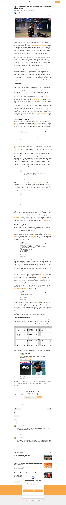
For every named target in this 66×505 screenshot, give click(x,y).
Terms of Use (38, 492)
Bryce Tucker (42, 45)
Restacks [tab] (21, 416)
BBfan (17, 437)
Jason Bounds (18, 425)
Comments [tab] (17, 416)
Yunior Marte (33, 236)
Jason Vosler (39, 183)
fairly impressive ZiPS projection (42, 113)
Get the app (38, 500)
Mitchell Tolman (38, 153)
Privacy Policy (41, 493)
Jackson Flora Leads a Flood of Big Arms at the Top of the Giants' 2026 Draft (28, 464)
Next (49, 408)
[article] (33, 457)
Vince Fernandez (37, 125)
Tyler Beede (30, 270)
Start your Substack (30, 500)
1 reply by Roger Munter (22, 434)
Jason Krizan (43, 148)
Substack (27, 502)
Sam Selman (26, 288)
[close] (43, 476)
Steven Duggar (17, 146)
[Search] (51, 2)
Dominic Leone (36, 284)
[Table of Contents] (1, 252)
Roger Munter (19, 12)
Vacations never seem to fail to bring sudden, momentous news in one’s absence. (27, 457)
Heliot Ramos (37, 99)
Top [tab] (15, 452)
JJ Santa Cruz (34, 45)
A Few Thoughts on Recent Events (22, 455)
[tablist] (18, 416)
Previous (18, 408)
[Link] (13, 83)
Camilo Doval (43, 274)
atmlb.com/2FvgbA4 (23, 138)
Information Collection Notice (32, 493)
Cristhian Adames (47, 220)
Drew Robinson (21, 151)
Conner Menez (46, 233)
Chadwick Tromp (18, 217)
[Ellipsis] (51, 425)
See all (16, 482)
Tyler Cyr (41, 277)
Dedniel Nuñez (41, 313)
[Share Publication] (53, 2)
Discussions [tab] (22, 452)
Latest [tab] (18, 452)
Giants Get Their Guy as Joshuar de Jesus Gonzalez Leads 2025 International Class (27, 473)
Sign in (62, 1)
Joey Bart (46, 96)
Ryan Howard (35, 211)
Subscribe (57, 1)
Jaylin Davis (17, 125)
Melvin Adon (36, 302)
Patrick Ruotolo (17, 279)
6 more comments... (17, 447)
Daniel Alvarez (30, 263)
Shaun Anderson (18, 288)
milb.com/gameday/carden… (26, 359)
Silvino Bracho (27, 284)
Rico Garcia (25, 259)
